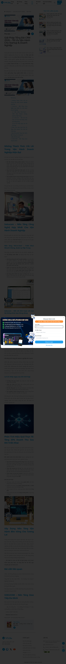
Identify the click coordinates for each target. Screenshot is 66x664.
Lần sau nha (49, 345)
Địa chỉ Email (38, 335)
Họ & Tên (37, 324)
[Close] (63, 317)
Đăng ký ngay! (49, 342)
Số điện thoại (38, 330)
